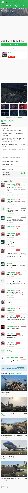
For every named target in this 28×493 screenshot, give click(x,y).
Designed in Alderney (6, 486)
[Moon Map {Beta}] (14, 93)
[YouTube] (9, 54)
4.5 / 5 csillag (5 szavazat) (6, 125)
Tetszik (12, 121)
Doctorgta (9, 217)
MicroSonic (9, 208)
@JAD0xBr (9, 310)
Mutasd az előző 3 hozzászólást (14, 195)
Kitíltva (17, 184)
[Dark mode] (24, 6)
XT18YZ (9, 350)
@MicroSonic (10, 228)
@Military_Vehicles (12, 219)
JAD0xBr (9, 301)
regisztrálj (7, 368)
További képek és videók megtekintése (14, 117)
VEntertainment (11, 326)
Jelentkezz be (20, 367)
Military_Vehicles (13, 53)
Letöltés (15, 44)
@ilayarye (9, 201)
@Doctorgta (10, 235)
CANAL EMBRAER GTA (13, 357)
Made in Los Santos (5, 488)
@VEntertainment (11, 335)
